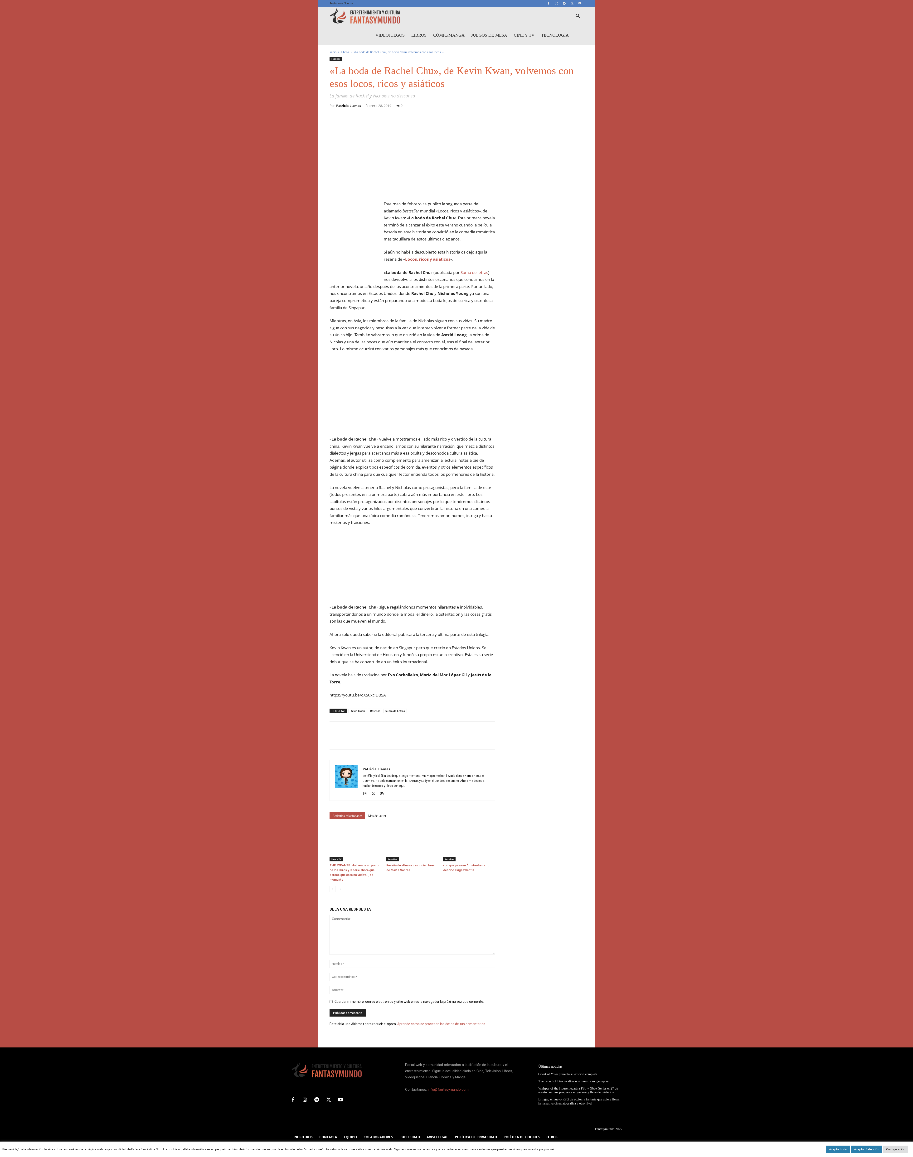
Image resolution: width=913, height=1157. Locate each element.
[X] (572, 3)
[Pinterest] (356, 739)
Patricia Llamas (348, 105)
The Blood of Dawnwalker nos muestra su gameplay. (573, 1081)
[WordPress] (384, 794)
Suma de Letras (395, 711)
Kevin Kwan (357, 711)
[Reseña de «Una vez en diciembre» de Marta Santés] (412, 843)
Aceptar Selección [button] (866, 1149)
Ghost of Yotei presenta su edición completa (567, 1074)
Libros (419, 35)
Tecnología (555, 35)
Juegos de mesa (489, 35)
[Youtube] (579, 3)
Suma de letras (474, 272)
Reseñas (335, 58)
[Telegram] (564, 3)
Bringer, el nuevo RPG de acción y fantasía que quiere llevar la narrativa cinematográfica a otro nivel (579, 1101)
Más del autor (377, 816)
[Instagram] (556, 3)
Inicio (333, 52)
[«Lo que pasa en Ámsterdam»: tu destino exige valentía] (469, 843)
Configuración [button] (895, 1149)
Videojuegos (390, 35)
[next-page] (340, 889)
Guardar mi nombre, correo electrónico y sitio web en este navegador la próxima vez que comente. (409, 1001)
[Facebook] (548, 3)
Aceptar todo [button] (838, 1149)
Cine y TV (524, 35)
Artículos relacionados (347, 816)
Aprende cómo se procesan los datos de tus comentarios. (441, 1024)
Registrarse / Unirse (341, 3)
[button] (577, 16)
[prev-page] (332, 889)
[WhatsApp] (367, 739)
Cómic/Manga (449, 35)
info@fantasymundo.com (448, 1089)
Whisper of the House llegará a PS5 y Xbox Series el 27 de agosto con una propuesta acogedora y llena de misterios (578, 1090)
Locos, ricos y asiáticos (427, 259)
